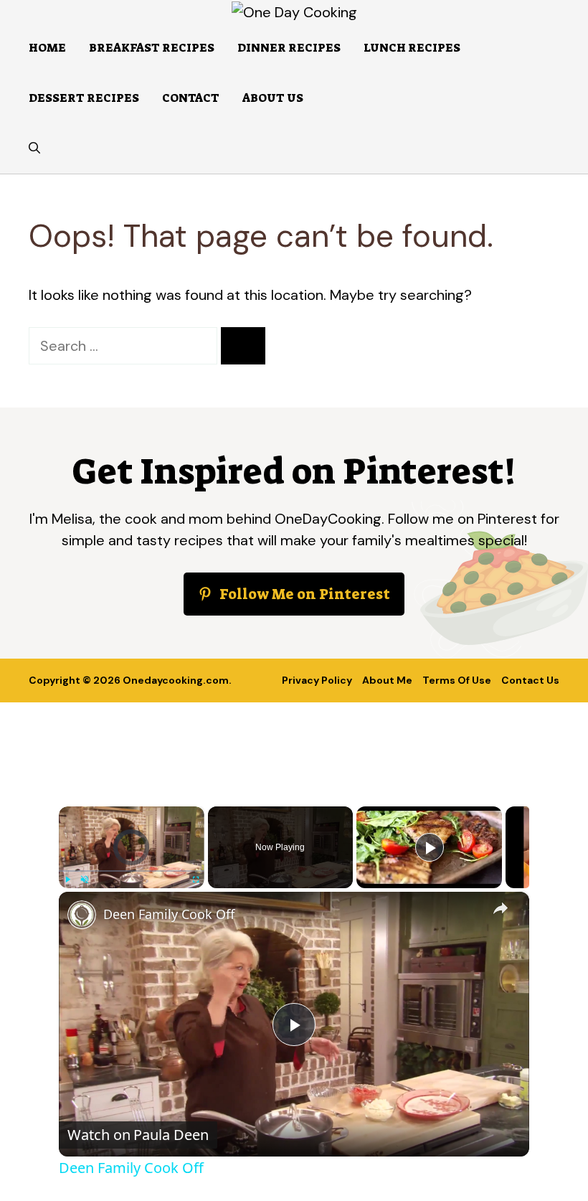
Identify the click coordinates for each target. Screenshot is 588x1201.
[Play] (67, 879)
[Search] (243, 345)
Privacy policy (317, 680)
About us (272, 97)
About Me (387, 680)
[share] (500, 907)
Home (47, 47)
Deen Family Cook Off (168, 914)
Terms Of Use (456, 680)
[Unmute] (84, 879)
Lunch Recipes (412, 47)
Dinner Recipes (289, 47)
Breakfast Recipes (151, 47)
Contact (190, 97)
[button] (34, 148)
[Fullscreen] (195, 879)
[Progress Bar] (131, 871)
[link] (81, 914)
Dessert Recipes (84, 97)
